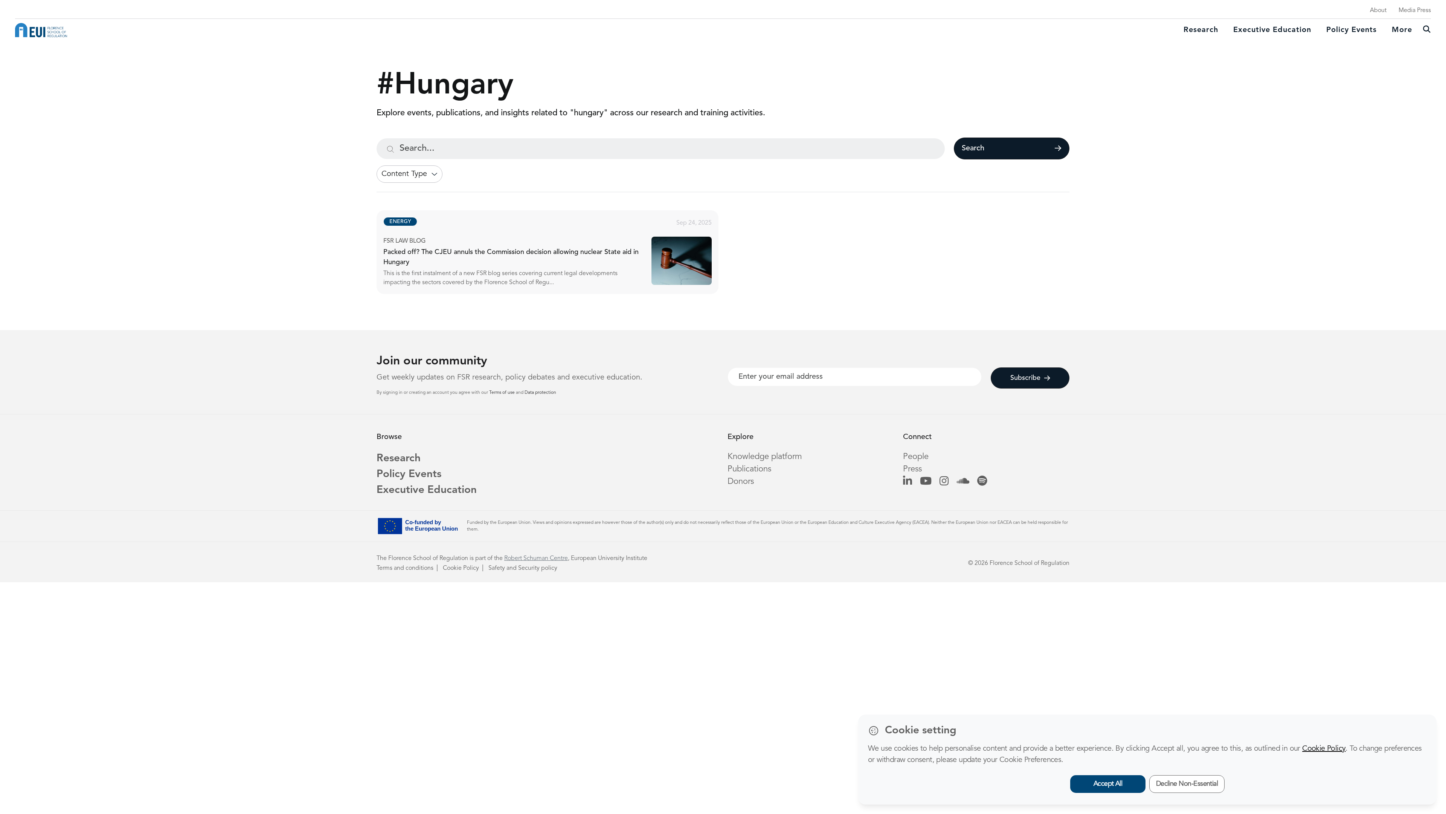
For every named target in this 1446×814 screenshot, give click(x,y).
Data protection (540, 392)
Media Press (1415, 11)
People (916, 457)
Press (912, 469)
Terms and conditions (405, 568)
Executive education (1272, 30)
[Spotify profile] (982, 481)
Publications (749, 469)
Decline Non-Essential (1187, 783)
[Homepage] (41, 30)
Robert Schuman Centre (536, 558)
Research (1201, 30)
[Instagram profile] (944, 481)
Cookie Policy (461, 568)
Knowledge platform (765, 457)
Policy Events (1351, 30)
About (1378, 11)
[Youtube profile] (926, 481)
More (1402, 30)
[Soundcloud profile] (962, 481)
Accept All (1108, 783)
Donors (741, 481)
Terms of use (502, 392)
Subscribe (1025, 378)
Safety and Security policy (522, 568)
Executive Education (427, 490)
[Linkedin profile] (907, 481)
